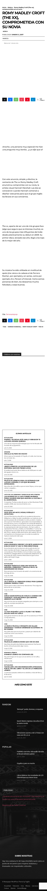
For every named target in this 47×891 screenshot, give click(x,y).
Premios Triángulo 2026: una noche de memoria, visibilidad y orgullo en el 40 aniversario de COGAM (20, 567)
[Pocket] (22, 99)
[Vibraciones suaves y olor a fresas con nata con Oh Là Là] (8, 736)
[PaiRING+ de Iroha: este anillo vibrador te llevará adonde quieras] (8, 755)
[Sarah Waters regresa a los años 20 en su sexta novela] (8, 724)
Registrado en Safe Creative (14, 805)
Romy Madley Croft (30, 327)
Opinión (7, 452)
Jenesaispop (12, 314)
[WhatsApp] (16, 99)
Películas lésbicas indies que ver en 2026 (21, 642)
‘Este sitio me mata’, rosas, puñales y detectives (19, 513)
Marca (5, 38)
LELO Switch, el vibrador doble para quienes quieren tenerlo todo (23, 582)
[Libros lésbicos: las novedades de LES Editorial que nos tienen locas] (8, 778)
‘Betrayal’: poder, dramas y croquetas (30, 709)
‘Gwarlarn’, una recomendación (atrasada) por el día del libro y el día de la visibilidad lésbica (23, 668)
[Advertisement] (23, 69)
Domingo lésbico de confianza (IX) (18, 654)
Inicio (4, 7)
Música (10, 7)
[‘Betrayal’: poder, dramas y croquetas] (8, 712)
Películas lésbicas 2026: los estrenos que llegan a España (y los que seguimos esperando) (21, 482)
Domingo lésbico (10, 652)
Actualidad (8, 437)
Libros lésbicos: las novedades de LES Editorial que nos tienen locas (20, 467)
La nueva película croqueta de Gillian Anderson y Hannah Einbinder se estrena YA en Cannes (23, 627)
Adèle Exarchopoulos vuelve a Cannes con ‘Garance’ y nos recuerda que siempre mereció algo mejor (23, 597)
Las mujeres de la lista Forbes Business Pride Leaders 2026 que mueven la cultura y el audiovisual (23, 498)
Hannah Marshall (14, 327)
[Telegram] (33, 99)
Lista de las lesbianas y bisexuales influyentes (22, 494)
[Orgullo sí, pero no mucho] (8, 766)
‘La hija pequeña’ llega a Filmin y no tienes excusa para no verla (22, 612)
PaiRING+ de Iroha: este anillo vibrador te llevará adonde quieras (22, 440)
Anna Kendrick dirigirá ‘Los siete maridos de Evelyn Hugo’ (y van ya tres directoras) (23, 545)
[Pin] (27, 99)
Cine (5, 594)
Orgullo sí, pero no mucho (15, 454)
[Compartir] (10, 99)
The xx (40, 327)
